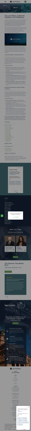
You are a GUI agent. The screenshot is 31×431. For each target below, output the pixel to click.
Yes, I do (16, 217)
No (13, 217)
